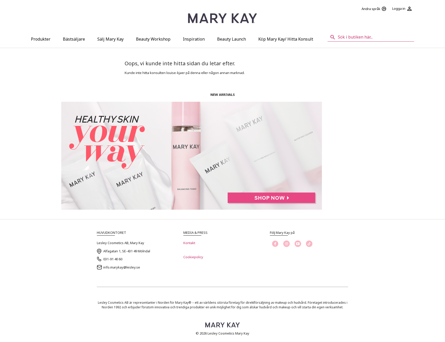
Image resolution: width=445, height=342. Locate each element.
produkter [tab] (40, 39)
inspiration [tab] (194, 39)
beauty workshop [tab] (153, 39)
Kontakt (189, 243)
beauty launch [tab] (231, 39)
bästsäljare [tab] (74, 39)
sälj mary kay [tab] (110, 39)
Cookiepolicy (193, 257)
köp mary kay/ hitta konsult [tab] (285, 39)
